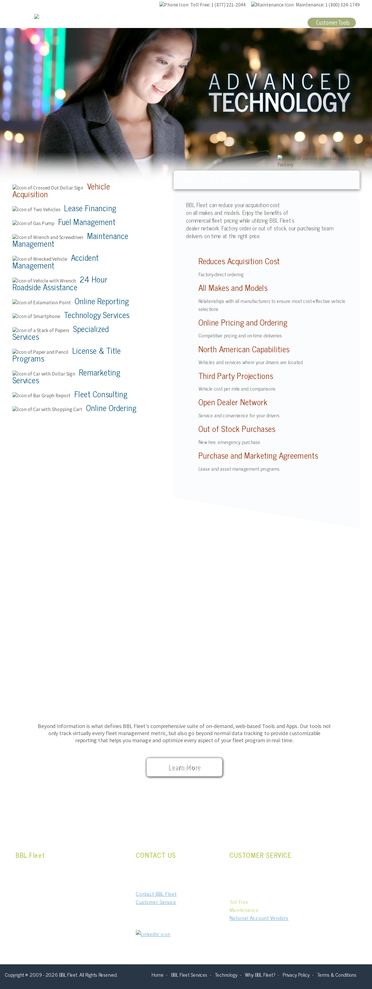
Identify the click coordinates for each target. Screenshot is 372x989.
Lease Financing (90, 207)
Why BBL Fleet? (228, 22)
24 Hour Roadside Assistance (60, 282)
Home (158, 974)
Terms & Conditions (336, 974)
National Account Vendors (259, 918)
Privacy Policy (296, 974)
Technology (186, 22)
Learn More (184, 767)
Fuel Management (87, 221)
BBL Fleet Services (140, 22)
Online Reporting (102, 300)
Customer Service (277, 22)
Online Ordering (111, 407)
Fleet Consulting (100, 393)
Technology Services (97, 314)
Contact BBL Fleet (156, 893)
